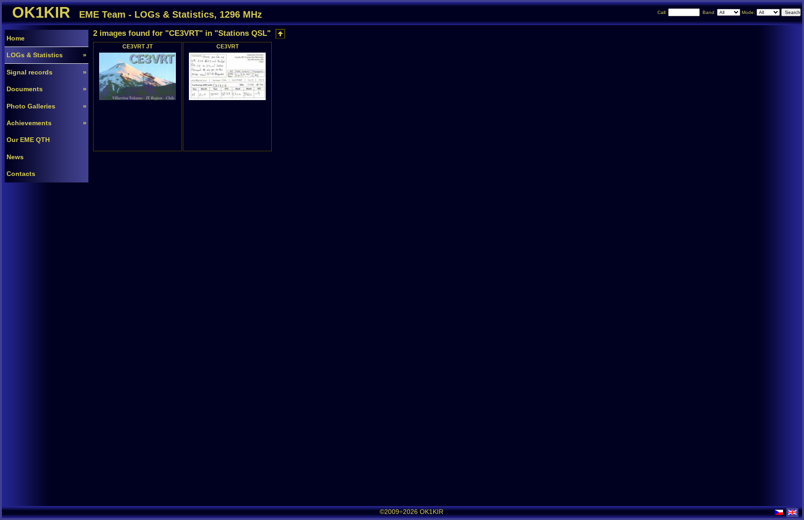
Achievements (47, 123)
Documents (47, 89)
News (15, 157)
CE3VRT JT (137, 46)
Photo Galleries (47, 106)
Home (16, 38)
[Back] (280, 34)
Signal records (47, 72)
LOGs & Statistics (47, 55)
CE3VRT (227, 46)
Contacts (21, 173)
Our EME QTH (28, 139)
